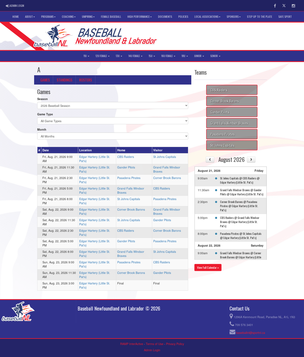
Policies (183, 16)
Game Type (45, 114)
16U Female (167, 56)
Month (41, 129)
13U (118, 56)
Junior (198, 56)
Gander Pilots (126, 167)
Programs (47, 16)
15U (151, 56)
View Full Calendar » (208, 267)
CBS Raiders (125, 157)
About (29, 16)
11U (85, 56)
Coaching (68, 16)
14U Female (134, 56)
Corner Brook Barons (167, 178)
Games (45, 79)
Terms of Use (154, 344)
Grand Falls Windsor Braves (229, 122)
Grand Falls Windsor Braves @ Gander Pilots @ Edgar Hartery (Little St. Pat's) (241, 192)
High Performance (138, 16)
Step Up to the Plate (259, 16)
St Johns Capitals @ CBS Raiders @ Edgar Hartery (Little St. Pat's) (240, 180)
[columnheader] (39, 150)
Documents (165, 16)
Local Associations (206, 16)
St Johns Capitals (164, 157)
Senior (214, 56)
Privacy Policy (175, 344)
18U (184, 56)
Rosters (85, 79)
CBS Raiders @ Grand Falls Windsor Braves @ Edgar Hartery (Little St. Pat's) (239, 221)
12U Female (102, 56)
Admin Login (152, 350)
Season (42, 99)
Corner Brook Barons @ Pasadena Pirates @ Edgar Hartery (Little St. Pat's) (239, 205)
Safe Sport (285, 16)
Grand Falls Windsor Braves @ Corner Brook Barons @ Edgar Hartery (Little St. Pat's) (240, 257)
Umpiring (87, 16)
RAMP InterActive (131, 344)
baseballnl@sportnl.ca (250, 333)
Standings (64, 79)
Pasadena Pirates (128, 178)
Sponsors (233, 16)
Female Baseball (111, 16)
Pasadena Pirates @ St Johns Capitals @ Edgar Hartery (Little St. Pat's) (240, 235)
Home (15, 16)
